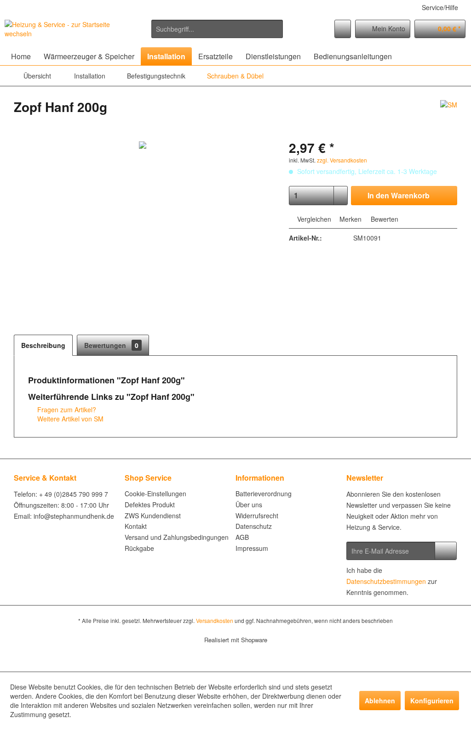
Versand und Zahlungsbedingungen (177, 537)
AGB (242, 537)
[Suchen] (274, 29)
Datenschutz (254, 526)
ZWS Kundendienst (153, 515)
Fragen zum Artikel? (65, 409)
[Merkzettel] (342, 29)
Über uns (249, 504)
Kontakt (136, 526)
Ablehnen (380, 700)
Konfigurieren (432, 700)
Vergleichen (313, 219)
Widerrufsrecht (257, 515)
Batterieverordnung (264, 493)
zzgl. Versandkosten (342, 160)
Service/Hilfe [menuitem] (440, 7)
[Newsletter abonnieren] (446, 551)
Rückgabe (139, 548)
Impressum (252, 548)
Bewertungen (111, 345)
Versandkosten (214, 620)
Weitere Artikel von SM (69, 418)
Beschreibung (43, 345)
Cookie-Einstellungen (155, 493)
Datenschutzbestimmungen (386, 581)
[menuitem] (217, 29)
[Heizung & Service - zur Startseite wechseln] (61, 31)
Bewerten (383, 219)
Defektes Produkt (150, 504)
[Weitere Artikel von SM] (448, 116)
